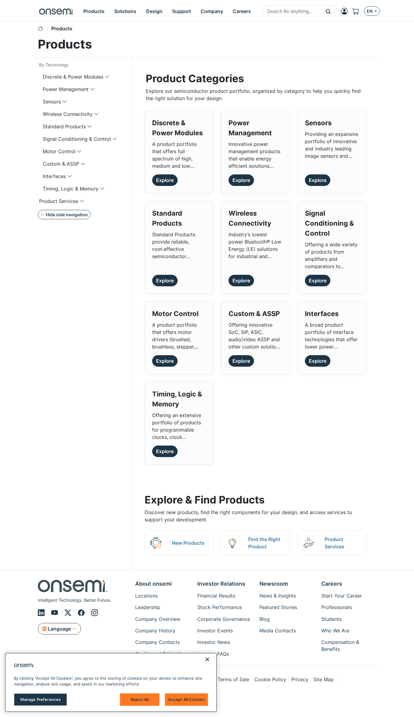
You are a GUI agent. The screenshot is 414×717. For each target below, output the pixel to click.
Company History (155, 631)
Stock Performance (219, 607)
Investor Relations (221, 584)
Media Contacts (277, 631)
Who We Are (335, 631)
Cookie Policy (270, 679)
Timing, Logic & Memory (70, 189)
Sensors (52, 102)
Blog (264, 619)
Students (331, 619)
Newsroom (273, 584)
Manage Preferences (40, 699)
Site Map (323, 679)
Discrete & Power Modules (73, 77)
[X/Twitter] (69, 613)
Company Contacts (157, 642)
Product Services (58, 201)
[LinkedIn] (42, 613)
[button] (328, 11)
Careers (331, 584)
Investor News (213, 642)
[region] (111, 682)
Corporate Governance (223, 619)
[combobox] (292, 11)
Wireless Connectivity (67, 114)
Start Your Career (341, 596)
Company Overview (157, 619)
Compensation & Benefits (340, 645)
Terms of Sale (233, 679)
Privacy (299, 679)
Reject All (140, 699)
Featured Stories (278, 607)
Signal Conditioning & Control (77, 139)
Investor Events (215, 631)
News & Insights (277, 596)
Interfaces (54, 176)
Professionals (336, 607)
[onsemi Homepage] (56, 11)
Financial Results (216, 596)
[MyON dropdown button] (346, 11)
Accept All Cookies (186, 699)
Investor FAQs (213, 654)
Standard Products (64, 126)
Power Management (65, 89)
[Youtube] (55, 613)
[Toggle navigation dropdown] (107, 76)
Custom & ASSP (61, 164)
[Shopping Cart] (358, 11)
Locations (146, 596)
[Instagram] (94, 613)
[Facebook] (82, 613)
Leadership (147, 607)
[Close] (207, 659)
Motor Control (59, 151)
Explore (165, 180)
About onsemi (153, 584)
